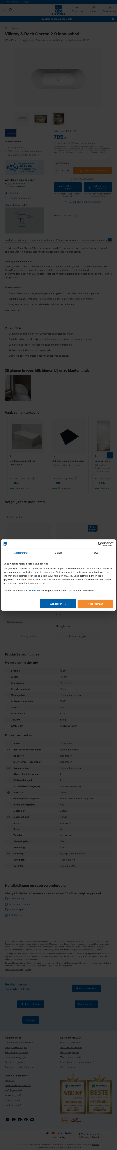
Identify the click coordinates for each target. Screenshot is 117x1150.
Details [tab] (58, 552)
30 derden (34, 590)
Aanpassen (56, 603)
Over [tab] (96, 552)
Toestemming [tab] (20, 552)
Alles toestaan (95, 603)
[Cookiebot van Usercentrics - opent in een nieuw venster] (100, 544)
